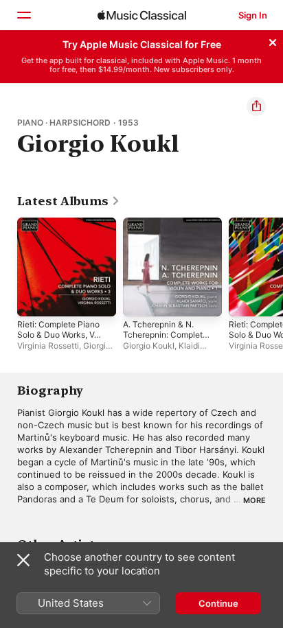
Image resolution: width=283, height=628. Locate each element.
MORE (254, 500)
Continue (218, 603)
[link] (68, 201)
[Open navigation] (23, 15)
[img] (142, 15)
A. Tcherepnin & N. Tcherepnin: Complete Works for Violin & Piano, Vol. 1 (165, 339)
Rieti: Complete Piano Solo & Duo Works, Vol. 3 (60, 334)
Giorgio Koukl (148, 345)
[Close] (272, 40)
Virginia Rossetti (48, 345)
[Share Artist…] (256, 106)
